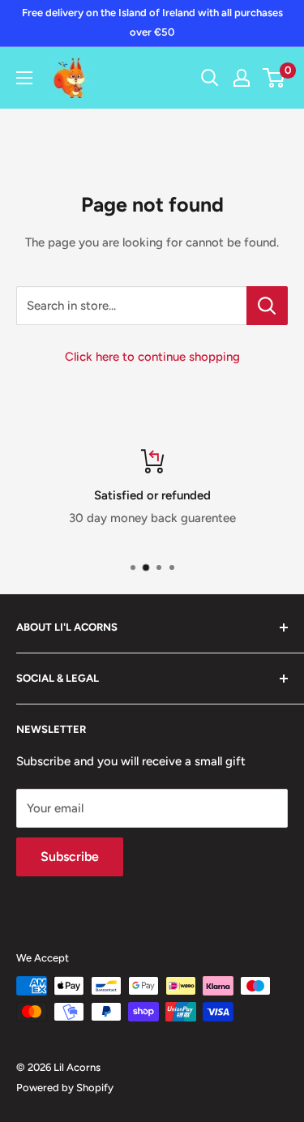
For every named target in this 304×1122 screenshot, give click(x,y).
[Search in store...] (267, 305)
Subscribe (70, 856)
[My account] (241, 78)
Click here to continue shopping (152, 356)
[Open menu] (24, 77)
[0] (274, 78)
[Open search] (210, 78)
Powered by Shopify (64, 1087)
